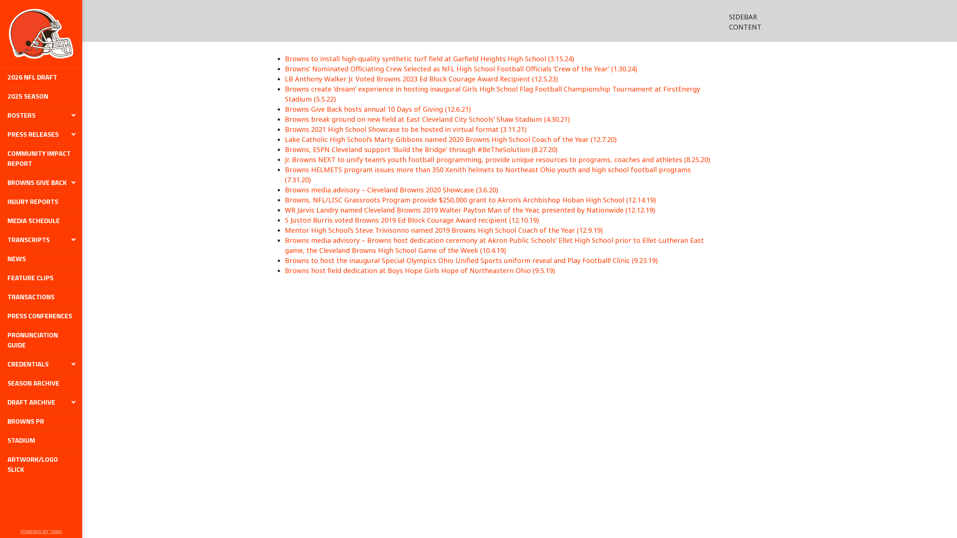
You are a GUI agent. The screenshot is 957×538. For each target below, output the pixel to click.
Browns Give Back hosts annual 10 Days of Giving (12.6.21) (378, 109)
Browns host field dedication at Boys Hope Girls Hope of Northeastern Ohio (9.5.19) (420, 270)
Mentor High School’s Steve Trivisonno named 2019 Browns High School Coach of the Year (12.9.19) (444, 230)
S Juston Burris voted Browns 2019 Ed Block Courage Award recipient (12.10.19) (412, 220)
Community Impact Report (39, 158)
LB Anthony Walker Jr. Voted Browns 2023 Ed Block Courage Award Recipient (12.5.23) (421, 78)
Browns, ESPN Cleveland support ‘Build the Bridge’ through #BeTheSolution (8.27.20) (421, 149)
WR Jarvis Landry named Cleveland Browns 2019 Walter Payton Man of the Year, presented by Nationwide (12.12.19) (470, 209)
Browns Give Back (37, 182)
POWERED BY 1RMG (41, 531)
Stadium (21, 440)
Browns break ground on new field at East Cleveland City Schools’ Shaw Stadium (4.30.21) (427, 119)
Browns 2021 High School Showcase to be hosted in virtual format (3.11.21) (405, 129)
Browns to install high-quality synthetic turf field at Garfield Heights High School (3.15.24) (429, 58)
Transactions (31, 297)
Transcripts (28, 240)
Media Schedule (33, 221)
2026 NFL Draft (32, 77)
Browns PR (25, 421)
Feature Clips (30, 278)
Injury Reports (32, 202)
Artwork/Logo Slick (32, 464)
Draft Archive (31, 402)
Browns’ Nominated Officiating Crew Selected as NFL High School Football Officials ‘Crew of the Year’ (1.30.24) (461, 68)
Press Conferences (39, 316)
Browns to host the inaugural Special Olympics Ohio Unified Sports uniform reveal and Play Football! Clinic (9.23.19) (471, 260)
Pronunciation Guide (32, 340)
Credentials (28, 364)
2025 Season (27, 96)
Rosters (21, 115)
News (16, 259)
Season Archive (33, 383)
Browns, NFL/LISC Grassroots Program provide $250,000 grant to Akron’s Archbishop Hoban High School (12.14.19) (470, 199)
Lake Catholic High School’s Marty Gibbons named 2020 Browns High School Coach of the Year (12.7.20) (450, 139)
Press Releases (33, 134)
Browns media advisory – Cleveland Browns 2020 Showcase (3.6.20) (391, 189)
